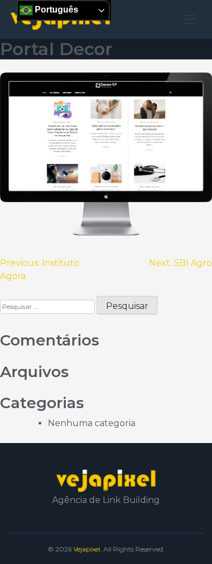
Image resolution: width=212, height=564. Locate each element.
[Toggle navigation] (189, 19)
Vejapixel (86, 549)
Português (55, 9)
